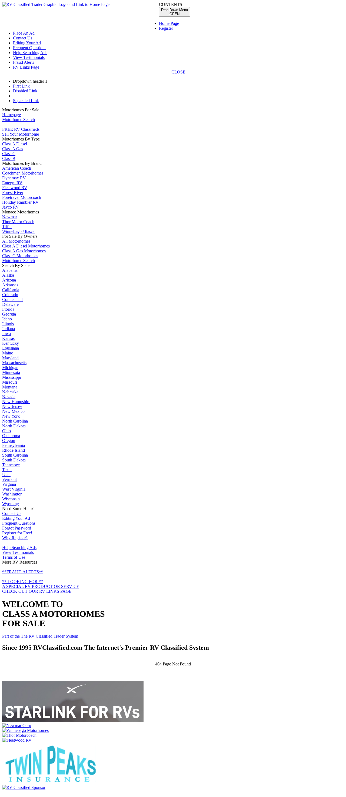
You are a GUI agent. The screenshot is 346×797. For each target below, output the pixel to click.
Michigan (10, 367)
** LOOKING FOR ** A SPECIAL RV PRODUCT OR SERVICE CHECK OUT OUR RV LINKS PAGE (40, 586)
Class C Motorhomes (20, 255)
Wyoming (10, 503)
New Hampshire (16, 401)
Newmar (9, 217)
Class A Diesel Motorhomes (26, 246)
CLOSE (178, 72)
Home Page (169, 23)
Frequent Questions (29, 47)
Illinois (8, 324)
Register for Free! (17, 533)
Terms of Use (13, 557)
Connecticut (12, 299)
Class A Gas (12, 148)
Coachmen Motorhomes (22, 173)
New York (11, 416)
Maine (7, 353)
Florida (8, 309)
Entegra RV (12, 182)
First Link (21, 86)
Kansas (8, 338)
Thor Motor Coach (18, 221)
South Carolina (15, 455)
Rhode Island (13, 450)
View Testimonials (29, 57)
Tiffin (7, 226)
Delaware (10, 304)
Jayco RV (10, 207)
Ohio (6, 430)
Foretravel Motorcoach (21, 197)
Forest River (12, 192)
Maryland (10, 358)
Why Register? (15, 537)
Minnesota (11, 372)
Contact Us (22, 38)
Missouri (9, 382)
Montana (9, 387)
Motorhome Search (18, 119)
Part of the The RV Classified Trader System (40, 636)
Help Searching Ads (30, 52)
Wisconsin (11, 499)
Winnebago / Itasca (18, 231)
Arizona (9, 280)
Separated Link (26, 100)
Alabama (10, 270)
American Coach (16, 168)
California (10, 289)
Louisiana (10, 348)
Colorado (10, 294)
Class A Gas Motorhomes (24, 251)
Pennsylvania (13, 445)
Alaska (8, 275)
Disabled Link (25, 91)
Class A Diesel (14, 144)
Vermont (9, 479)
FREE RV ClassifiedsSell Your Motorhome (20, 131)
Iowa (6, 333)
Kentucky (10, 343)
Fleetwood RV (14, 187)
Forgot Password (16, 528)
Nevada (8, 396)
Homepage (11, 114)
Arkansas (10, 285)
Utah (6, 474)
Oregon (8, 440)
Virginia (9, 484)
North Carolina (15, 421)
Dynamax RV (14, 178)
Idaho (7, 319)
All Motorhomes (16, 241)
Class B (8, 158)
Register (166, 28)
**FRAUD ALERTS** (22, 572)
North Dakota (14, 426)
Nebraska (10, 392)
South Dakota (14, 460)
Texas (7, 469)
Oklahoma (11, 435)
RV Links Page (26, 67)
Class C (8, 153)
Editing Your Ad (27, 43)
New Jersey (12, 406)
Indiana (8, 328)
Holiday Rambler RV (20, 202)
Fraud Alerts (23, 62)
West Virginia (13, 489)
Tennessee (11, 465)
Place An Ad (24, 33)
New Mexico (13, 411)
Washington (12, 494)
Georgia (9, 314)
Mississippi (11, 377)
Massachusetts (14, 362)
